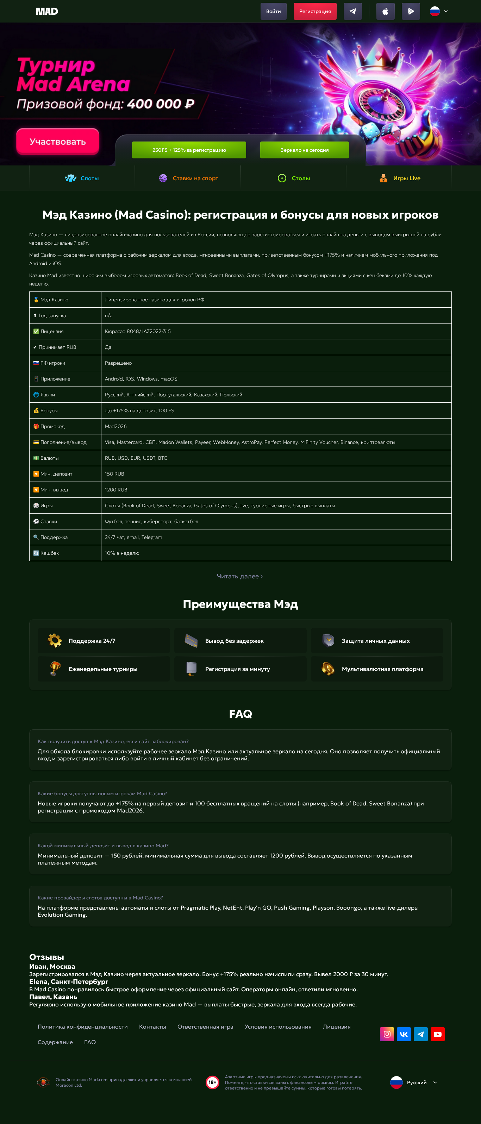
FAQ (90, 1041)
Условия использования (278, 1026)
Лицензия (337, 1026)
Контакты (152, 1026)
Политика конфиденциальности (83, 1026)
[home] (47, 11)
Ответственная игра (205, 1026)
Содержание (55, 1041)
